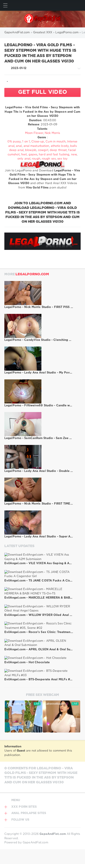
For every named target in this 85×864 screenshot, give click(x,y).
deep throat (58, 150)
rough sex (49, 159)
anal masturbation (36, 146)
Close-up (37, 141)
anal (19, 146)
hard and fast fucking (54, 154)
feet (24, 154)
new (74, 154)
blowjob (30, 150)
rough (36, 159)
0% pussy (14, 141)
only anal (23, 159)
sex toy (62, 159)
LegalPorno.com (32, 274)
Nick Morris (52, 133)
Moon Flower (34, 133)
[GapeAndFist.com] (42, 19)
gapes (33, 154)
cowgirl (43, 150)
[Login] (79, 5)
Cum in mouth (55, 141)
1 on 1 (26, 141)
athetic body (60, 146)
